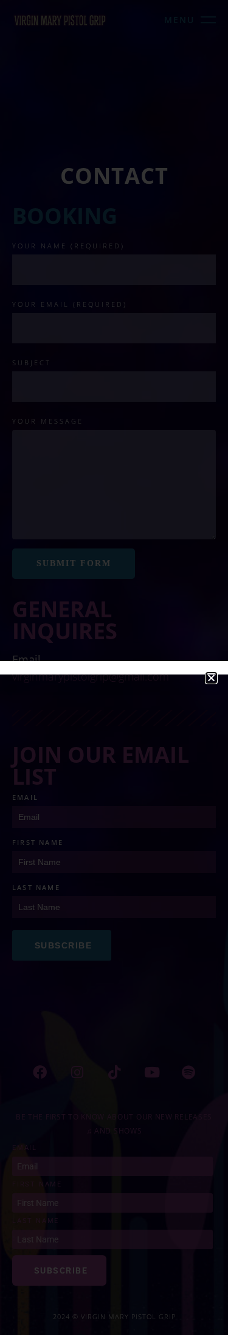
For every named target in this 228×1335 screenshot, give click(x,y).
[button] (211, 677)
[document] (114, 667)
